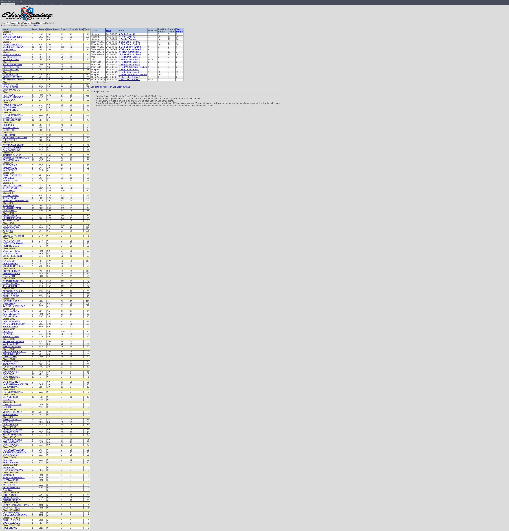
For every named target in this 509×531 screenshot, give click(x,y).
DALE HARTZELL (11, 251)
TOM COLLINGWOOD (13, 450)
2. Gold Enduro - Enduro (130, 47)
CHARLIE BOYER (11, 520)
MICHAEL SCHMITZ (12, 77)
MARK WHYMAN (11, 387)
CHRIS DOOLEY (11, 228)
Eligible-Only (50, 23)
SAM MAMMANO (11, 70)
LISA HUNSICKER (11, 513)
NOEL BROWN (10, 528)
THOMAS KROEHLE (13, 440)
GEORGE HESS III (11, 487)
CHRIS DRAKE (10, 216)
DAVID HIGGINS (10, 425)
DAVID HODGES (11, 445)
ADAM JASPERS (11, 480)
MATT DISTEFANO (12, 226)
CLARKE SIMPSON (12, 44)
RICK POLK (8, 125)
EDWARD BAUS (11, 127)
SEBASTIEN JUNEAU (13, 281)
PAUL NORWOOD (11, 442)
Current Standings (8, 4)
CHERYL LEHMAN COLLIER (16, 158)
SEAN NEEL (9, 422)
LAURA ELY (8, 178)
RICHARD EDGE (11, 246)
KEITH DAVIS (9, 39)
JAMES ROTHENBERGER (15, 200)
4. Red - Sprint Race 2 (129, 72)
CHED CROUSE (11, 432)
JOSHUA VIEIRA (11, 195)
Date (108, 30)
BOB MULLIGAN (10, 316)
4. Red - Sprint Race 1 (129, 69)
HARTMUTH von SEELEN (15, 384)
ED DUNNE (8, 205)
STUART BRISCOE (12, 500)
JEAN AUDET (9, 261)
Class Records (38, 4)
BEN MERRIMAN (11, 160)
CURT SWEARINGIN (13, 243)
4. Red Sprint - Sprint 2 (129, 59)
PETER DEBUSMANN (13, 80)
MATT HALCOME (11, 344)
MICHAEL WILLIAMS (13, 430)
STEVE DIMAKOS (11, 354)
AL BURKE (8, 231)
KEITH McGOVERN (12, 120)
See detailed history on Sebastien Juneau (110, 87)
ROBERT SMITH (11, 336)
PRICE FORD (9, 107)
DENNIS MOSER (11, 294)
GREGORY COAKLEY (13, 291)
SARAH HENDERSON (14, 477)
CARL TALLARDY (11, 382)
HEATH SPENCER (12, 218)
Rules (60, 4)
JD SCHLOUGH (10, 87)
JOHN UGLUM (10, 357)
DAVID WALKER (11, 455)
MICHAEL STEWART (13, 97)
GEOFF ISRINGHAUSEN (15, 137)
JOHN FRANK (9, 135)
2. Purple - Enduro (127, 39)
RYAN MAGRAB (10, 75)
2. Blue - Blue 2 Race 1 (129, 77)
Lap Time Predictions (24, 4)
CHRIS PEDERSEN (12, 256)
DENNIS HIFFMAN (12, 208)
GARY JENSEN (10, 397)
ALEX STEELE (10, 140)
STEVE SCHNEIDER (13, 266)
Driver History (51, 4)
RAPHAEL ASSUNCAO (14, 306)
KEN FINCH (8, 399)
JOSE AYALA (9, 190)
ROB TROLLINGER (12, 346)
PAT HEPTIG (9, 485)
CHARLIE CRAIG (11, 296)
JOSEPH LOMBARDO (13, 367)
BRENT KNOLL (10, 188)
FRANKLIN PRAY (11, 284)
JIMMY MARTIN (10, 85)
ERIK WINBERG (10, 263)
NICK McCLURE (10, 180)
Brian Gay (7, 490)
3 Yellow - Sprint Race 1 (130, 49)
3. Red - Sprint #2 (127, 37)
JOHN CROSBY (10, 495)
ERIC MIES (8, 331)
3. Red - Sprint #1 (127, 34)
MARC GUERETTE (12, 57)
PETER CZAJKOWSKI (13, 145)
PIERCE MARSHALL (13, 115)
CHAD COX (8, 475)
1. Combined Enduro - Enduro (133, 74)
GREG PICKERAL (11, 90)
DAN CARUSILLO (11, 150)
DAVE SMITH (9, 374)
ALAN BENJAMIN (11, 314)
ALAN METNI (9, 276)
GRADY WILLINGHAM (13, 341)
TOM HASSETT (10, 95)
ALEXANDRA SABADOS (15, 515)
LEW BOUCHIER (11, 372)
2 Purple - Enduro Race (130, 54)
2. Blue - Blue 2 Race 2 (129, 79)
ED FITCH (7, 407)
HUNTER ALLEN (11, 67)
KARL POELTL (10, 211)
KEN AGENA (9, 100)
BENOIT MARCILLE (12, 435)
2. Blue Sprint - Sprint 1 (129, 42)
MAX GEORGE (10, 170)
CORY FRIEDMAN (12, 271)
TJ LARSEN (8, 334)
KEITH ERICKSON (12, 117)
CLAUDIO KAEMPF (12, 148)
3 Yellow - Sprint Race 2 (130, 52)
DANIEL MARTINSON (13, 47)
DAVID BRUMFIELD (12, 37)
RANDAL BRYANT (12, 110)
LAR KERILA (9, 304)
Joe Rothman (9, 467)
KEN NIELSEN (10, 286)
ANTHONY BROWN (12, 64)
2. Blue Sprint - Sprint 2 (129, 44)
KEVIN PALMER (10, 198)
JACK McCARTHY (11, 241)
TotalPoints (179, 30)
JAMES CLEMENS (12, 54)
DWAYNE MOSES (11, 321)
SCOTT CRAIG (10, 165)
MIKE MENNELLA (11, 273)
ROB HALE (8, 34)
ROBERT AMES (10, 326)
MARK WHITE (9, 49)
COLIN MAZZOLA (11, 311)
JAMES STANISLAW (12, 105)
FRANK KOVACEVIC (13, 470)
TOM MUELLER (10, 253)
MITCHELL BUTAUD (12, 185)
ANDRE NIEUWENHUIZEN (16, 505)
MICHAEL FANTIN (11, 362)
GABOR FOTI (9, 130)
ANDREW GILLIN (11, 221)
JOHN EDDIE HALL (12, 404)
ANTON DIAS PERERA (14, 324)
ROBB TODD (9, 364)
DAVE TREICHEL (11, 377)
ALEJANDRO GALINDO (14, 452)
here (36, 25)
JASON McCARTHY (12, 301)
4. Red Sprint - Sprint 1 (129, 57)
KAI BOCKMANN (11, 59)
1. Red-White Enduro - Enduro (133, 67)
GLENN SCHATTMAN (13, 236)
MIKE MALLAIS (10, 168)
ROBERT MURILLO (12, 419)
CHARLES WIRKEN (12, 175)
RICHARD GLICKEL (12, 155)
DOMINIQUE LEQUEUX (14, 352)
